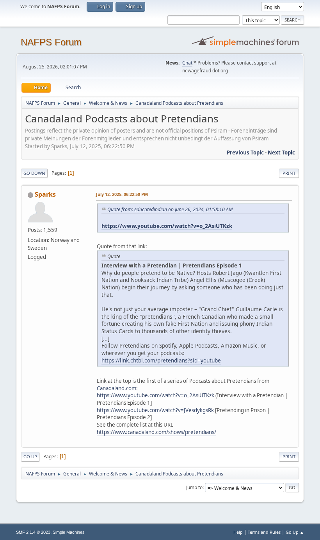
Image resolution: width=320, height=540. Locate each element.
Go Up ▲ (295, 532)
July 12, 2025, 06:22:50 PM (122, 194)
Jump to (194, 487)
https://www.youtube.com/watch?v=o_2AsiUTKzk (166, 226)
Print (289, 173)
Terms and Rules (264, 532)
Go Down (34, 173)
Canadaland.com (116, 388)
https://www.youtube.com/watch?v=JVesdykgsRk (155, 410)
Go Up (30, 456)
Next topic (281, 152)
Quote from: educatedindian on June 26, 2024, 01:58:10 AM (170, 209)
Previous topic (245, 152)
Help (238, 532)
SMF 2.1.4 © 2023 (33, 532)
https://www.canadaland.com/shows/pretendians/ (156, 432)
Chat (187, 62)
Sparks (45, 194)
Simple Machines (69, 532)
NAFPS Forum (51, 42)
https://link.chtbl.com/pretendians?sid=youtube (161, 360)
